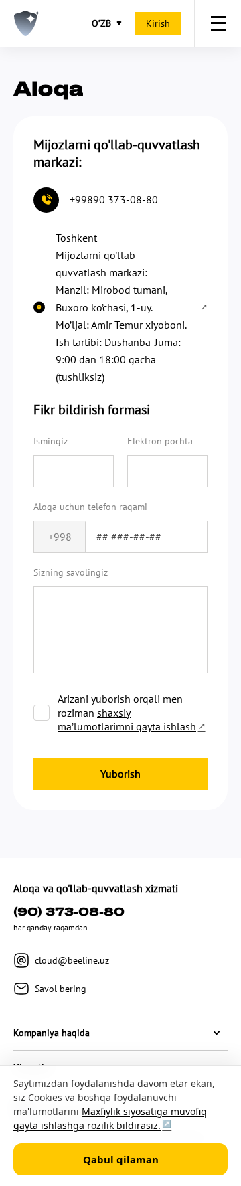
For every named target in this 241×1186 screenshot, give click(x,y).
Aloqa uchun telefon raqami (90, 507)
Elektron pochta (160, 441)
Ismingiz (50, 441)
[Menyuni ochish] (217, 23)
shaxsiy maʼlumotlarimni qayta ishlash (127, 720)
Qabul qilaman (121, 1159)
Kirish (158, 23)
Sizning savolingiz (70, 572)
